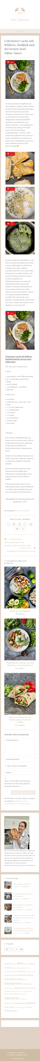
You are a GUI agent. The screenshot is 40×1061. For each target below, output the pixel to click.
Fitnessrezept (13, 975)
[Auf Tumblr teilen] (23, 529)
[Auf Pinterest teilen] (19, 524)
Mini (5, 991)
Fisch (17, 511)
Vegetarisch (18, 1007)
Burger (14, 968)
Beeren (14, 964)
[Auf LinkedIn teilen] (31, 524)
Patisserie (6, 994)
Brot (20, 963)
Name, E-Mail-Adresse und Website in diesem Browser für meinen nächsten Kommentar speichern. (17, 783)
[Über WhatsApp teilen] (8, 524)
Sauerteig (11, 998)
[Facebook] (7, 949)
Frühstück (9, 978)
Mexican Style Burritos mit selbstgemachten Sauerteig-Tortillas (20, 719)
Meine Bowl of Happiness (20, 611)
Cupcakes (13, 971)
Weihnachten (10, 1010)
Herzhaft (24, 984)
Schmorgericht (9, 1003)
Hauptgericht (24, 511)
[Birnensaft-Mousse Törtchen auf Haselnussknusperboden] (8, 930)
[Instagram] (12, 949)
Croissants (7, 971)
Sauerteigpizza (22, 999)
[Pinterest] (16, 949)
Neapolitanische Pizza (17, 991)
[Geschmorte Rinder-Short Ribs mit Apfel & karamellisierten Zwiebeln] (8, 919)
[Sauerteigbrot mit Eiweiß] (8, 885)
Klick (25, 501)
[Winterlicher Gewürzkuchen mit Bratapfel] (8, 907)
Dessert (21, 971)
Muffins (9, 991)
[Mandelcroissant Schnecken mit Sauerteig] (8, 896)
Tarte (6, 1007)
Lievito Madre (29, 988)
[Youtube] (21, 949)
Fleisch (21, 974)
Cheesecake (21, 968)
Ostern (29, 991)
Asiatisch (8, 964)
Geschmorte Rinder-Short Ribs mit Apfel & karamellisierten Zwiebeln (24, 917)
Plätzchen (17, 994)
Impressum (12, 1052)
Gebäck (19, 978)
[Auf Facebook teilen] (14, 524)
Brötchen (26, 964)
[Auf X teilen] (25, 524)
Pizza (11, 994)
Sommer (31, 1003)
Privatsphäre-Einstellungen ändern (17, 1055)
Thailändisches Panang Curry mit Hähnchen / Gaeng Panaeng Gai (20, 664)
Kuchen (19, 987)
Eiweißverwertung (30, 971)
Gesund (25, 979)
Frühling (29, 975)
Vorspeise (23, 1007)
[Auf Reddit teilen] (17, 529)
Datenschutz (21, 1052)
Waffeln (29, 1007)
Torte (11, 1006)
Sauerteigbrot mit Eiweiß (22, 884)
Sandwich (23, 994)
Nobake (25, 991)
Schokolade (20, 1003)
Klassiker (12, 988)
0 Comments (25, 886)
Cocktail (28, 968)
